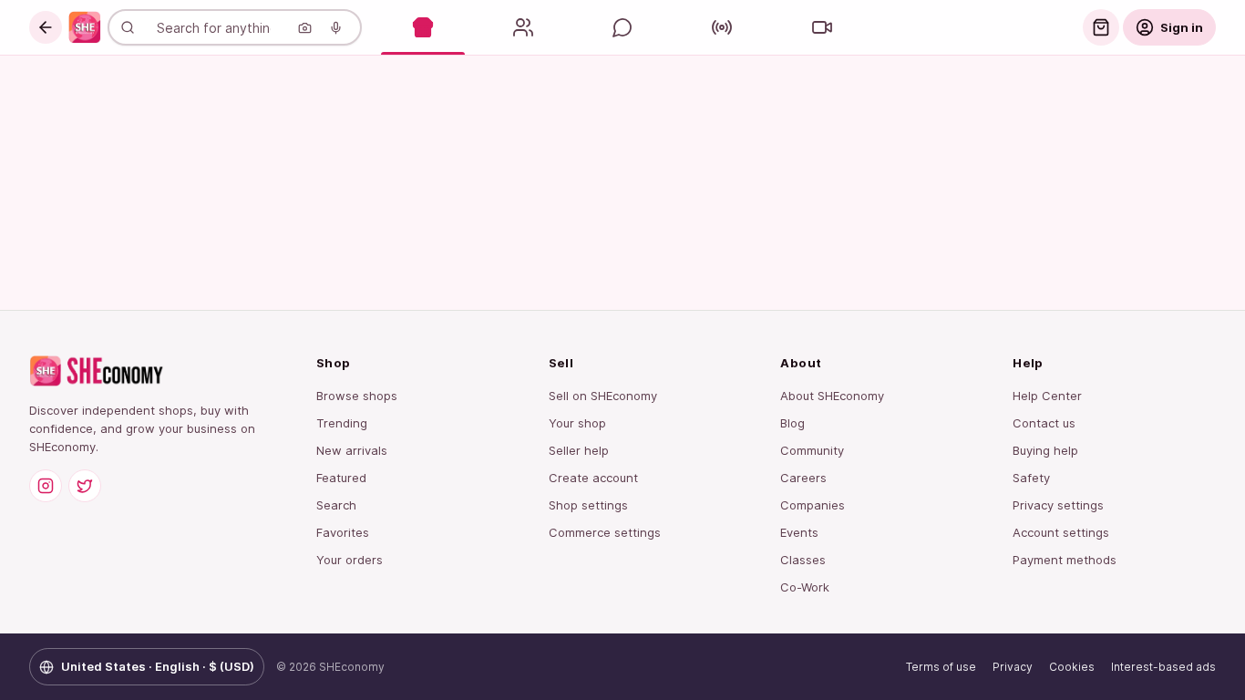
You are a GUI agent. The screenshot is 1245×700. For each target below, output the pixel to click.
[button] (45, 27)
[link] (84, 27)
